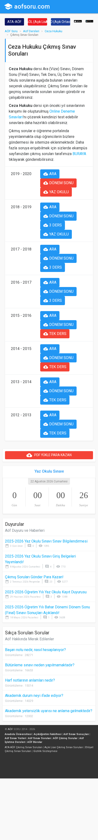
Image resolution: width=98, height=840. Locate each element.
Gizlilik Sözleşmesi (45, 751)
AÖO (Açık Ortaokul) (60, 22)
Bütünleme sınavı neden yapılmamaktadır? (39, 665)
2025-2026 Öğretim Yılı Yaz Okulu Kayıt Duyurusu (46, 592)
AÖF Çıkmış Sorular (65, 738)
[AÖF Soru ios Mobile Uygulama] (78, 21)
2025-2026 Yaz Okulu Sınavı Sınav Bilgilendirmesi (46, 541)
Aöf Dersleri (31, 31)
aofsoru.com (27, 6)
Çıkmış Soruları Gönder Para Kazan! (34, 577)
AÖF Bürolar (34, 742)
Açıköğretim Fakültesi (47, 734)
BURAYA (79, 153)
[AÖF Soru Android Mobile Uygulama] (89, 21)
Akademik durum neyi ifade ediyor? (34, 695)
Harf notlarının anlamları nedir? (30, 680)
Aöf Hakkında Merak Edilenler (29, 639)
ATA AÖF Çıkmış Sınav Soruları (23, 747)
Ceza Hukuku (53, 31)
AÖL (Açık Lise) (37, 22)
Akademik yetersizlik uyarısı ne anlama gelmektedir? (48, 711)
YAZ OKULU (56, 192)
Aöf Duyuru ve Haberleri (24, 530)
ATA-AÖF (14, 22)
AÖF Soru (11, 31)
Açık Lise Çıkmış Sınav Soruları (63, 747)
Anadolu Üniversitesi (18, 734)
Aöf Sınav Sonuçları (76, 734)
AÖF (10, 729)
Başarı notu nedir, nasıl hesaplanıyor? (35, 649)
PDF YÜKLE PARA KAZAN (49, 455)
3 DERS (52, 225)
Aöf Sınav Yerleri (15, 738)
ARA (49, 174)
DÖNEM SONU (58, 183)
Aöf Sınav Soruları (39, 738)
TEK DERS (54, 333)
